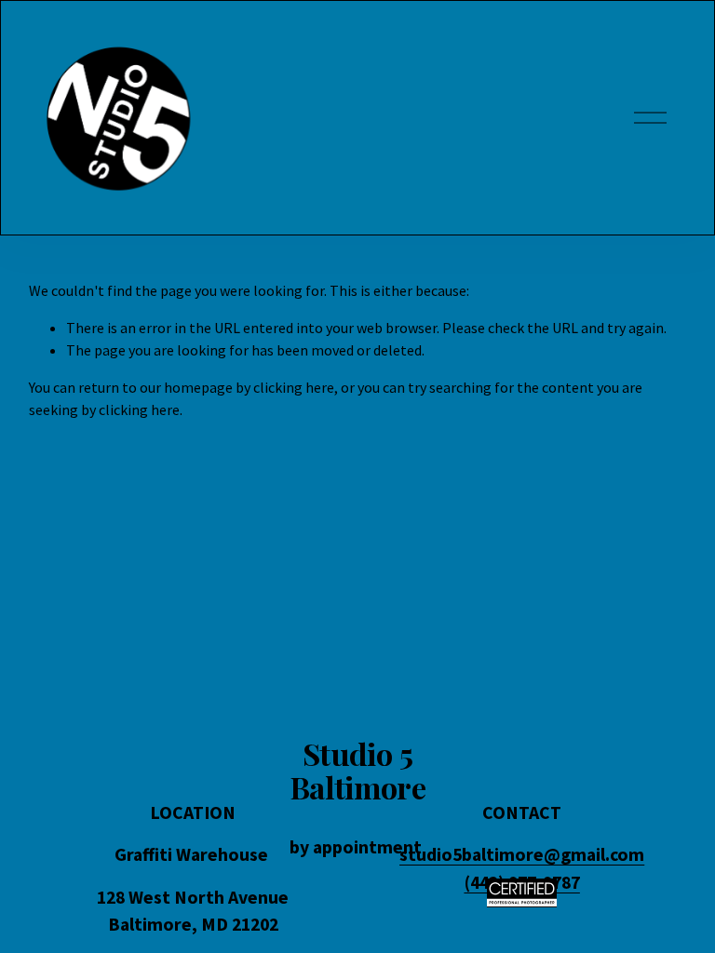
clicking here (293, 387)
